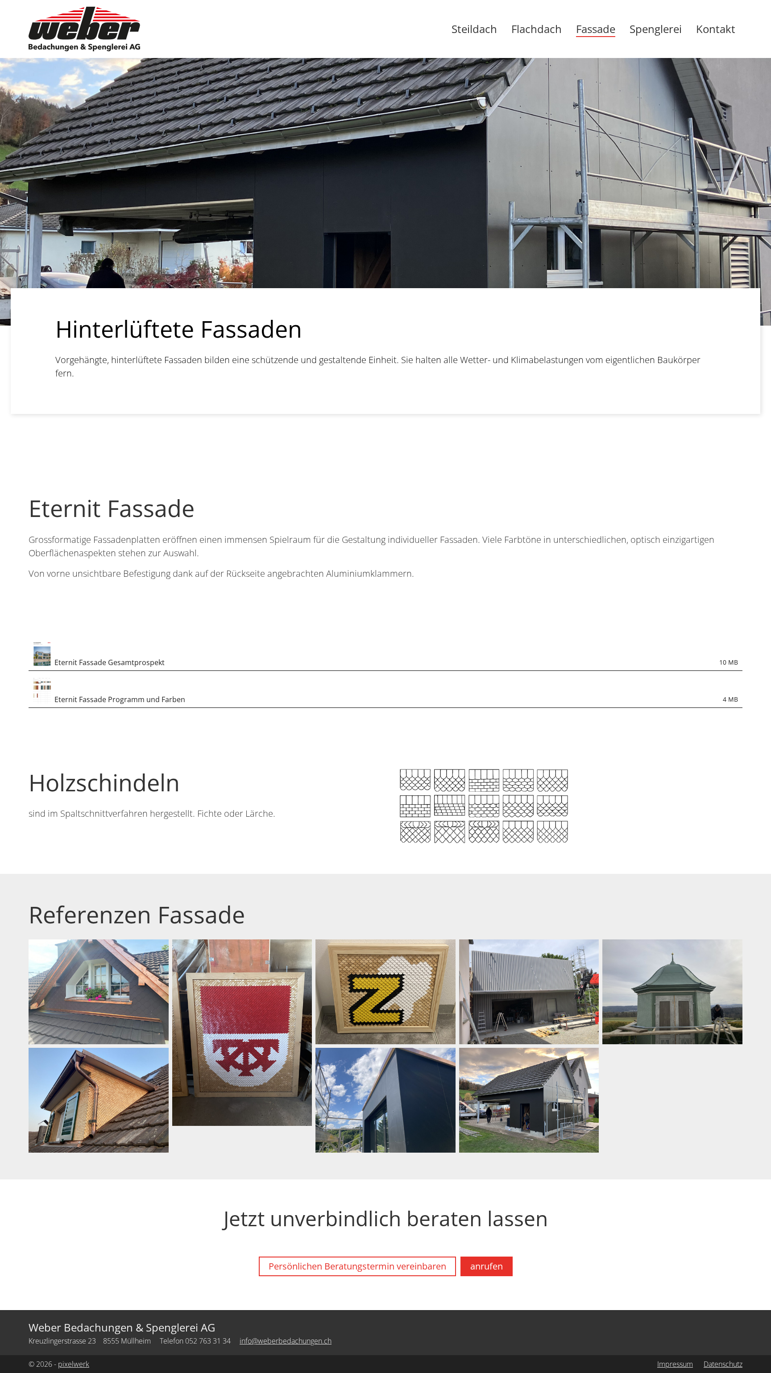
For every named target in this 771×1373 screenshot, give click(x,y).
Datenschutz (723, 1364)
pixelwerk (73, 1364)
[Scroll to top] (744, 1346)
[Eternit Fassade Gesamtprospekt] (42, 652)
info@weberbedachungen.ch (286, 1341)
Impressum (675, 1364)
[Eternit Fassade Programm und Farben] (42, 689)
